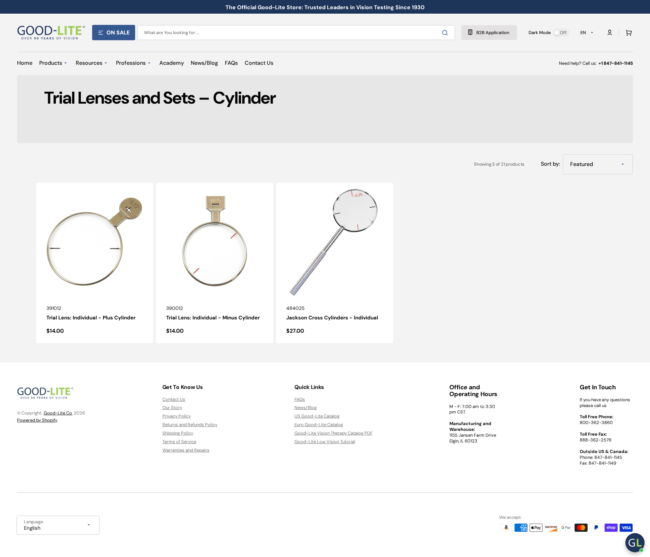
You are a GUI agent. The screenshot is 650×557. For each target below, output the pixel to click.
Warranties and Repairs (186, 450)
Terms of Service (179, 442)
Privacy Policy (176, 416)
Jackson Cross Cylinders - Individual (332, 317)
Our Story (172, 407)
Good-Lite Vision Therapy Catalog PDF (333, 433)
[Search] (446, 32)
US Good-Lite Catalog (317, 416)
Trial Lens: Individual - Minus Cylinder (213, 317)
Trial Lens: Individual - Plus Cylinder (90, 317)
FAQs (299, 399)
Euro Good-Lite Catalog (318, 424)
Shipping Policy (177, 433)
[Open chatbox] (635, 542)
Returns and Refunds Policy (189, 424)
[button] (627, 32)
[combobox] (296, 32)
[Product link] (95, 263)
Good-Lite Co (58, 413)
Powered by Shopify (37, 420)
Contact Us (173, 399)
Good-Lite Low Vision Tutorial (324, 442)
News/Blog (305, 407)
